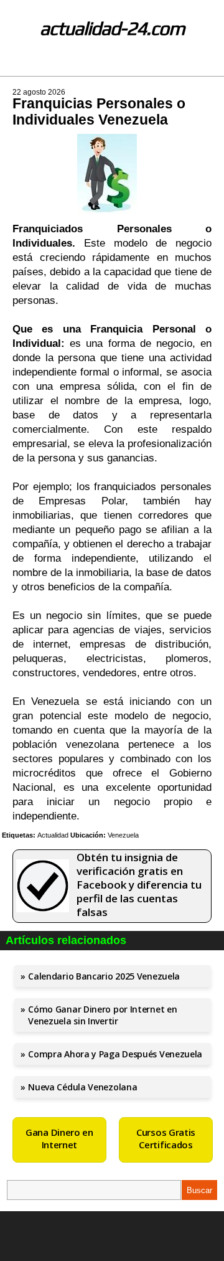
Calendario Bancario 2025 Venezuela (104, 976)
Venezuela (123, 835)
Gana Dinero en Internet (59, 1138)
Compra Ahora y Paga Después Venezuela (115, 1054)
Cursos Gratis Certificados (165, 1138)
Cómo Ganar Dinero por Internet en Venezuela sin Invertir (102, 1015)
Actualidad (52, 835)
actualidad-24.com (112, 28)
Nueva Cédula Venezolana (82, 1087)
